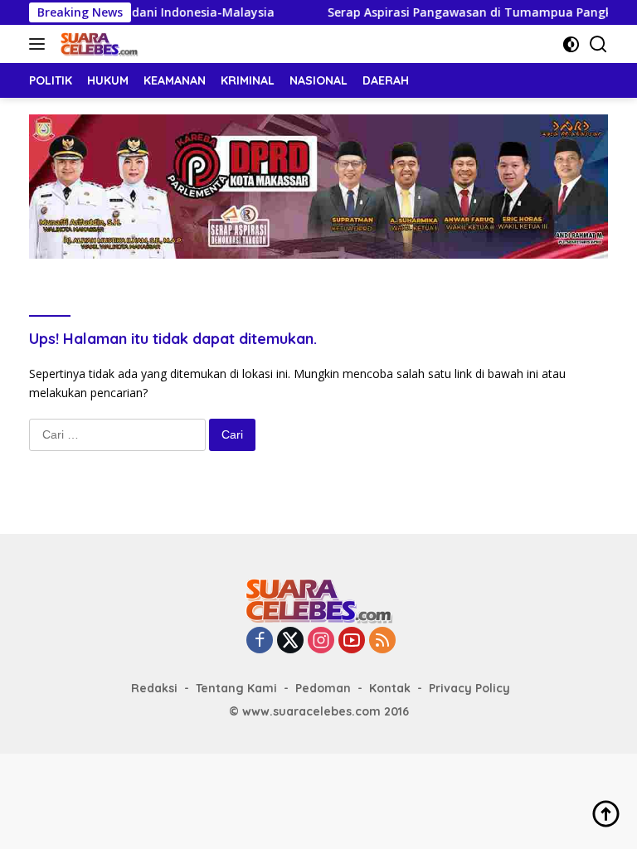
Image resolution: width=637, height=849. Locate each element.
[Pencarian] (598, 44)
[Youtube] (351, 641)
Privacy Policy (469, 688)
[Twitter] (290, 641)
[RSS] (382, 641)
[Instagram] (321, 641)
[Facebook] (259, 641)
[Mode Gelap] (571, 44)
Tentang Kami (236, 688)
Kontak (390, 688)
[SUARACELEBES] (97, 44)
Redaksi (154, 688)
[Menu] (40, 44)
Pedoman (323, 688)
